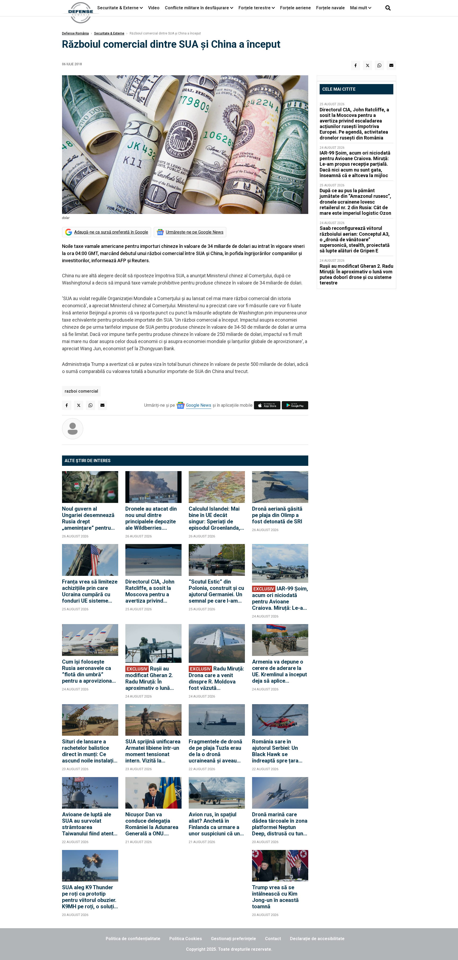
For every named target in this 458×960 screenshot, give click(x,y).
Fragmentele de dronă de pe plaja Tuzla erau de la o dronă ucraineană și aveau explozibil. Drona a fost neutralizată (216, 751)
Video (154, 7)
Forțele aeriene (295, 7)
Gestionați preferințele (233, 938)
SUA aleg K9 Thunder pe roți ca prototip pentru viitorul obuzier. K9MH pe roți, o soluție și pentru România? (89, 897)
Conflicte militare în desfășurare (197, 7)
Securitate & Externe (118, 7)
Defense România (75, 33)
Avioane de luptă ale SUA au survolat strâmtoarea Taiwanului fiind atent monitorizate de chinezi (87, 824)
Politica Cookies (185, 938)
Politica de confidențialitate (133, 938)
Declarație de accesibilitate (317, 938)
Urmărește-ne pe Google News (194, 232)
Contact (273, 938)
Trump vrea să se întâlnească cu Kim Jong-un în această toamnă (275, 897)
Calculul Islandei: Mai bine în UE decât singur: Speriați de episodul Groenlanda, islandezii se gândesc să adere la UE (215, 518)
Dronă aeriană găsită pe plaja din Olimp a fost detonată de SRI (277, 515)
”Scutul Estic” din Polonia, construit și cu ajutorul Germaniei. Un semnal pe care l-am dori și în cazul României (216, 591)
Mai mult (359, 7)
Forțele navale (330, 7)
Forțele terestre (255, 7)
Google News (198, 405)
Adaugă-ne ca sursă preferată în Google (111, 232)
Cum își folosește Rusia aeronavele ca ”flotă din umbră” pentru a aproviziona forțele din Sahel (87, 671)
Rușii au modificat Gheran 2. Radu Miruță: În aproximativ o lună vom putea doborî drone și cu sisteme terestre (149, 678)
